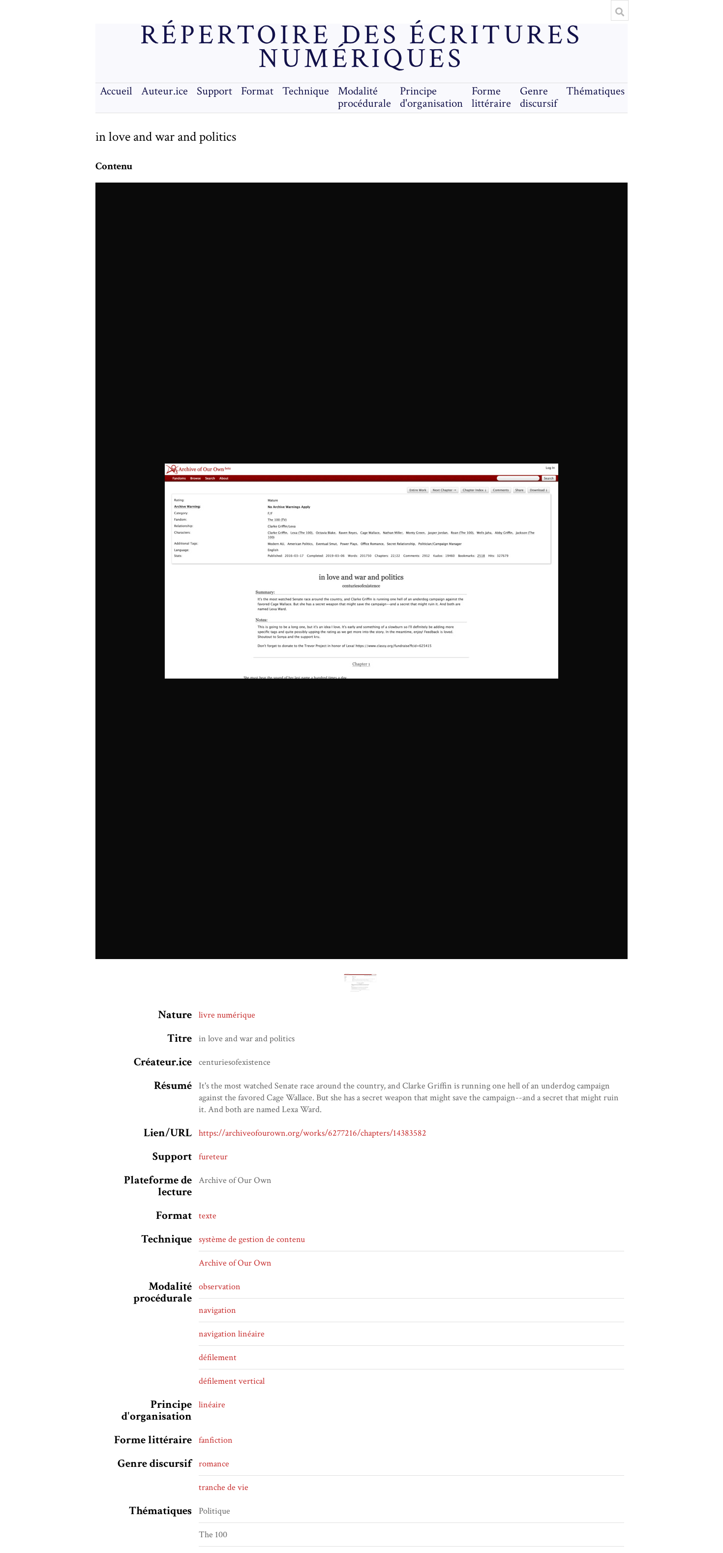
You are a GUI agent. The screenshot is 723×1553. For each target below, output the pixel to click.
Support (214, 91)
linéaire (212, 1404)
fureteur (213, 1156)
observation (220, 1286)
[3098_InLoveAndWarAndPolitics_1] (361, 571)
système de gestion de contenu (252, 1239)
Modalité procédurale (364, 97)
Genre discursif (538, 97)
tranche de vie (223, 1487)
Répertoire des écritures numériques (361, 47)
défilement (218, 1357)
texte (207, 1215)
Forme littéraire (491, 97)
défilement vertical (232, 1381)
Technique (305, 91)
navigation (217, 1310)
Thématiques (595, 91)
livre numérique (227, 1015)
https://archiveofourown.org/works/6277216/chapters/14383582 (312, 1133)
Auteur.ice (164, 91)
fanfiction (216, 1440)
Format (257, 91)
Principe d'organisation (431, 97)
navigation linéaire (232, 1333)
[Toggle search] (620, 12)
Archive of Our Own (235, 1263)
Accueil (116, 91)
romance (214, 1463)
